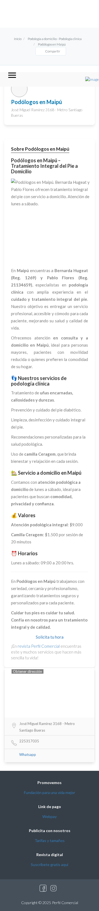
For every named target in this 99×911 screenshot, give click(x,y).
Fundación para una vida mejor (49, 792)
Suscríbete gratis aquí (49, 864)
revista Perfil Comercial (39, 646)
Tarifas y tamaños (50, 840)
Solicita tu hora (50, 636)
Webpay (49, 816)
